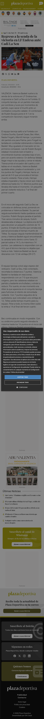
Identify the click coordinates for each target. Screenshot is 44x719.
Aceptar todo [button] (22, 377)
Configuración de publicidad (20, 367)
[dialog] (22, 359)
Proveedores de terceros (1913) (13, 352)
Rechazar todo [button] (23, 382)
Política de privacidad (17, 372)
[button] (22, 387)
